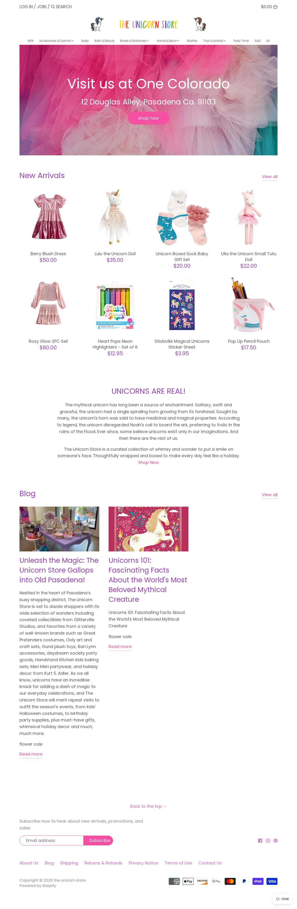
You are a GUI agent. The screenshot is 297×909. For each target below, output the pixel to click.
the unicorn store (70, 880)
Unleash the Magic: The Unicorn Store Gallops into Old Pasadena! (59, 570)
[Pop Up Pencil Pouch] (249, 305)
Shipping (69, 863)
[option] (148, 100)
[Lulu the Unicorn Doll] (115, 217)
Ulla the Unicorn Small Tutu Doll (248, 256)
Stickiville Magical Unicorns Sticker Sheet (182, 344)
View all (270, 176)
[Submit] (53, 7)
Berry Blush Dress (48, 254)
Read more (30, 754)
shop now (148, 118)
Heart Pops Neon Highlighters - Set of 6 (115, 344)
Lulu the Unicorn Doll (115, 254)
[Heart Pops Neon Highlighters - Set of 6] (115, 305)
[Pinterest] (276, 840)
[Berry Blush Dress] (48, 217)
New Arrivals (42, 175)
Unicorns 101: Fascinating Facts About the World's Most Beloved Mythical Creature (148, 579)
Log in (26, 7)
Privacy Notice (143, 863)
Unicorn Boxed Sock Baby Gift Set (182, 256)
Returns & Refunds (103, 863)
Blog (27, 493)
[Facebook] (260, 840)
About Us (28, 863)
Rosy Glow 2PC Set (48, 341)
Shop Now (148, 462)
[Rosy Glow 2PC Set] (48, 305)
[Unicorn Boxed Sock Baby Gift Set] (182, 217)
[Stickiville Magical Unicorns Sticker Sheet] (182, 305)
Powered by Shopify (37, 885)
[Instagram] (268, 840)
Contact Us (210, 863)
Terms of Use (178, 863)
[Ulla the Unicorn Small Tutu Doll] (249, 217)
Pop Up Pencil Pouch (249, 341)
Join (41, 7)
